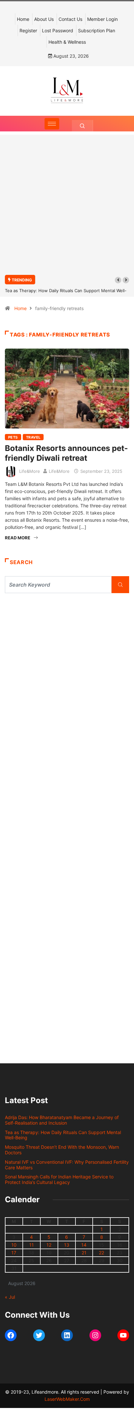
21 (84, 1252)
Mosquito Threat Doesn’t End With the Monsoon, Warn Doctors (62, 1149)
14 (84, 1245)
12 (49, 1245)
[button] (118, 280)
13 (66, 1245)
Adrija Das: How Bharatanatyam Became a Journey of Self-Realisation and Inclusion (62, 1120)
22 (101, 1252)
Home (23, 19)
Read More (17, 537)
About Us (44, 19)
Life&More (29, 471)
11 (31, 1245)
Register (28, 30)
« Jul (10, 1297)
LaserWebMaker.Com (67, 1399)
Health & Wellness (67, 42)
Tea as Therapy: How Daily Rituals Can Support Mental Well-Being (63, 1135)
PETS (13, 437)
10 (14, 1245)
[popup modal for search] (82, 125)
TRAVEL (33, 437)
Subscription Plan (96, 30)
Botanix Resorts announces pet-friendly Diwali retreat (66, 453)
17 (13, 1252)
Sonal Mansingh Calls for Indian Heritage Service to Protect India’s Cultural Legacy (59, 1179)
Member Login (102, 19)
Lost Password (57, 30)
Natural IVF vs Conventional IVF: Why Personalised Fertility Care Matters (67, 1164)
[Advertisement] (67, 208)
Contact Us (70, 19)
